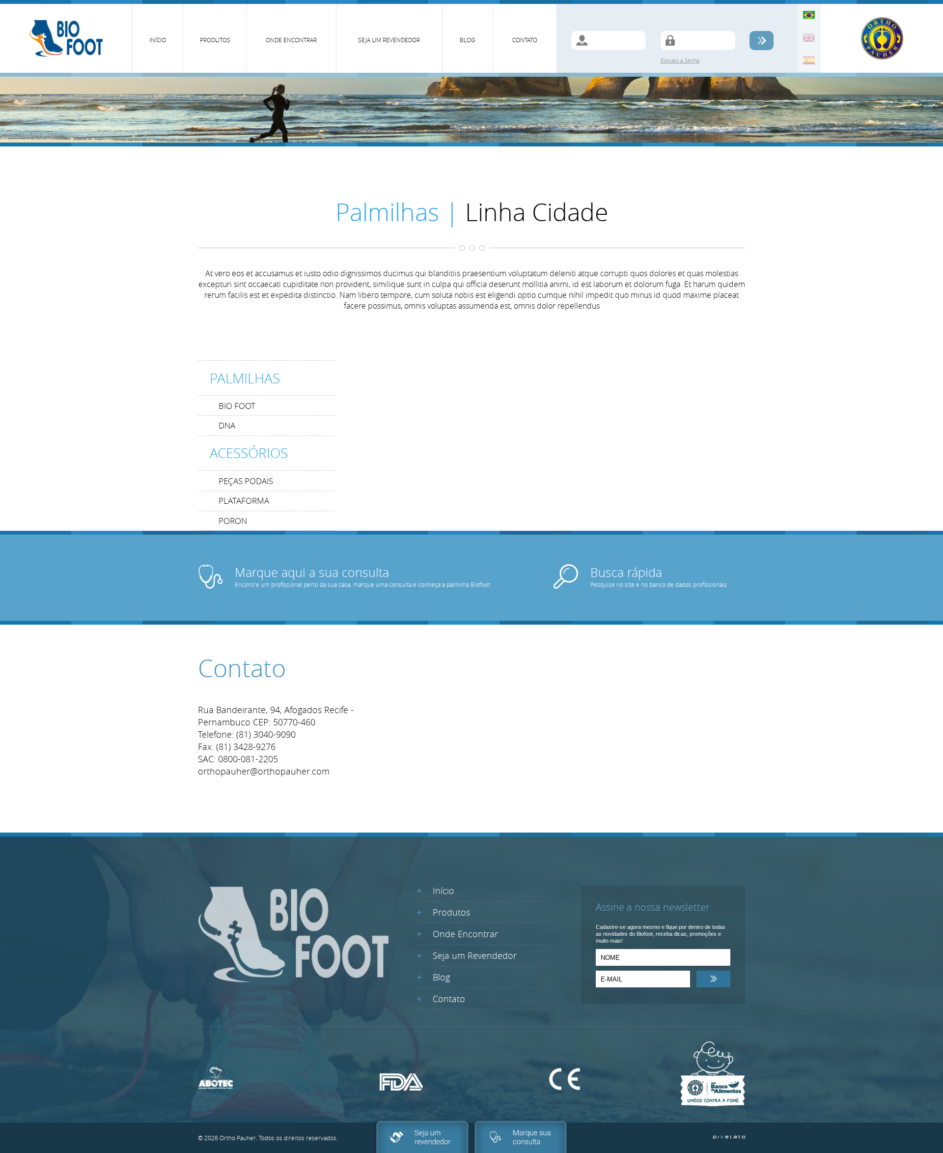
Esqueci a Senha (680, 60)
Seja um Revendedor (475, 955)
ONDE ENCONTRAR (291, 40)
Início (443, 890)
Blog (441, 977)
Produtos (451, 912)
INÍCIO (157, 40)
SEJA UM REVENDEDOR (389, 40)
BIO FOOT (237, 405)
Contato (449, 999)
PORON (233, 520)
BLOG (467, 40)
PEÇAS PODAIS (246, 481)
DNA (227, 425)
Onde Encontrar (465, 934)
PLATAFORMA (244, 500)
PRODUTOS (215, 40)
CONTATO (524, 40)
